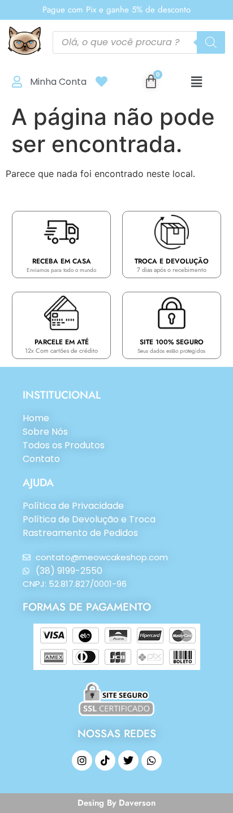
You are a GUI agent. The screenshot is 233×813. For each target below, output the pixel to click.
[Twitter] (128, 760)
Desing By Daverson (116, 803)
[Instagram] (82, 760)
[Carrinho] (151, 81)
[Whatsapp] (151, 760)
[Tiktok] (105, 760)
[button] (196, 81)
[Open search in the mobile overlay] (139, 42)
